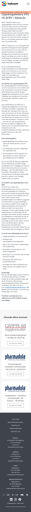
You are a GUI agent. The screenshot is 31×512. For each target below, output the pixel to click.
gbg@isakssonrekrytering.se (15, 461)
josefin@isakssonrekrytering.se (15, 287)
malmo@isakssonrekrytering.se (15, 474)
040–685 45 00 (16, 472)
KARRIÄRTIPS (15, 425)
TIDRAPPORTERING (15, 428)
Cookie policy (20, 503)
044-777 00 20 (15, 486)
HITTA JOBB (15, 419)
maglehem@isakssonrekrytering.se (15, 488)
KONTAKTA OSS (15, 431)
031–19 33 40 (15, 458)
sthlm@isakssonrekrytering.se (15, 447)
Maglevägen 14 (15, 481)
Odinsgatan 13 (15, 454)
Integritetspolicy (11, 503)
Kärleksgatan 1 (15, 468)
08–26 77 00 (15, 445)
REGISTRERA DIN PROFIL (15, 422)
